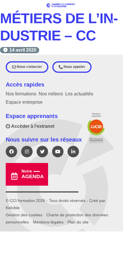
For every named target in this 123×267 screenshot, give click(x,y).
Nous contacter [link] (29, 67)
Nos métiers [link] (51, 93)
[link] (22, 50)
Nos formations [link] (21, 93)
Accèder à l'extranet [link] (32, 126)
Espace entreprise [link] (24, 102)
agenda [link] (32, 174)
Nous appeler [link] (74, 67)
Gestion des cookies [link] (24, 215)
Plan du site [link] (78, 222)
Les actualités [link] (79, 93)
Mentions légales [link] (48, 222)
